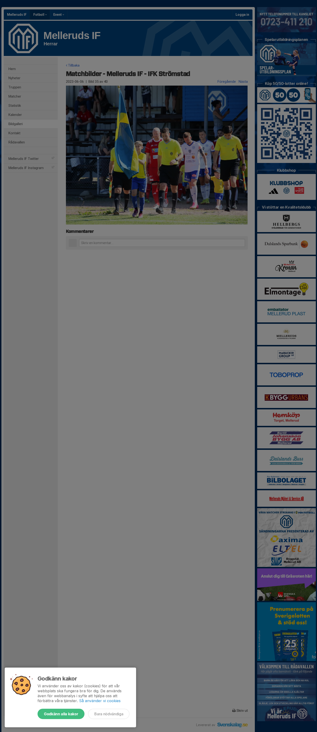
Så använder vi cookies (100, 700)
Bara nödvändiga (108, 714)
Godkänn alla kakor (61, 714)
